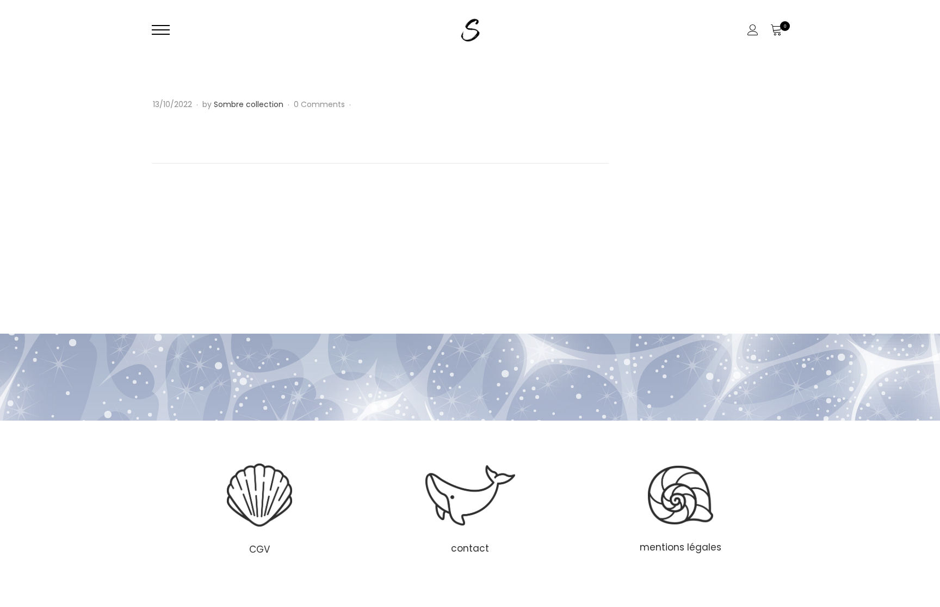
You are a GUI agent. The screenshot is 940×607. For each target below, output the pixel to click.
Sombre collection (248, 104)
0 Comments (320, 104)
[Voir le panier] (776, 29)
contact (470, 548)
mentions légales (680, 547)
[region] (470, 507)
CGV (259, 549)
